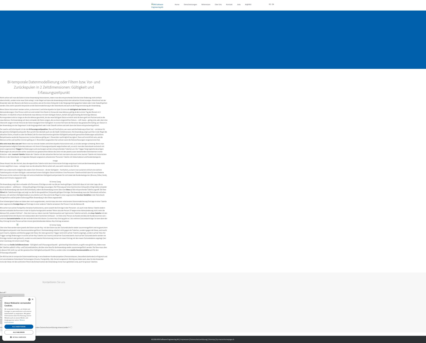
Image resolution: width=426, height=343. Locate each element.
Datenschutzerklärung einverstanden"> (55, 327)
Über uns (218, 4)
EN (273, 4)
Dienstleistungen (190, 4)
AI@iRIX (248, 4)
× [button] (32, 299)
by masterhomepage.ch (225, 339)
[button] (18, 337)
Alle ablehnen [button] (19, 332)
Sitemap (212, 339)
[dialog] (19, 319)
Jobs (239, 4)
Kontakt (229, 4)
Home (177, 4)
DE (270, 4)
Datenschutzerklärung (198, 339)
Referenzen (205, 4)
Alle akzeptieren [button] (18, 327)
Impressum (184, 339)
